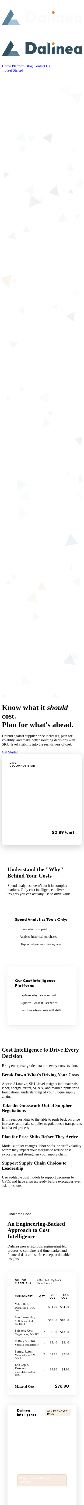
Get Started (15, 70)
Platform (18, 66)
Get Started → (12, 752)
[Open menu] (4, 71)
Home (6, 66)
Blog (29, 66)
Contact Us (42, 66)
